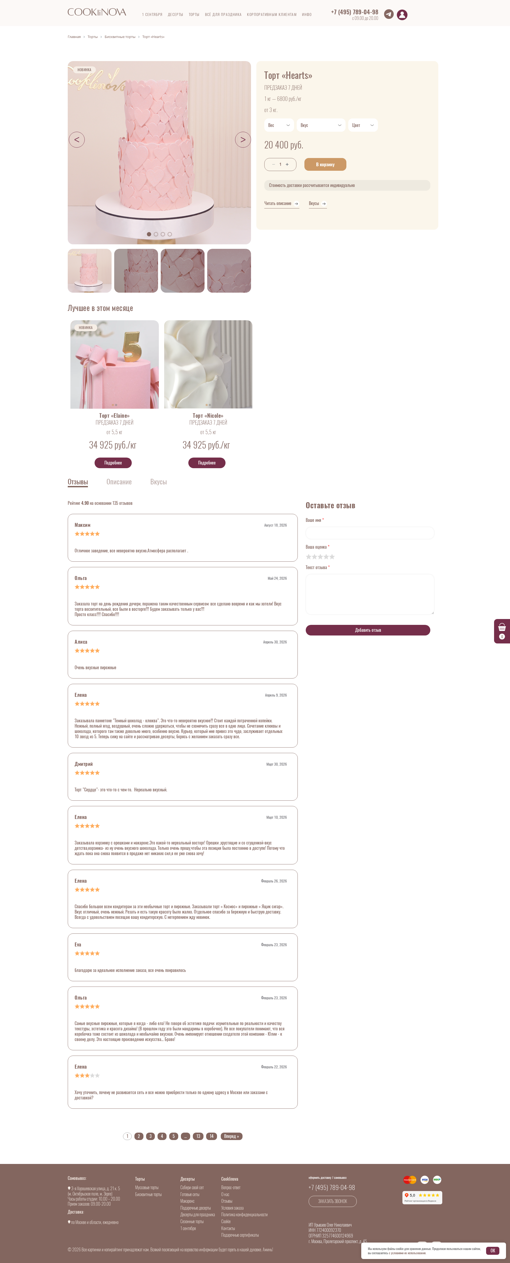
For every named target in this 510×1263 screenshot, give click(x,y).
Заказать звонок (332, 1201)
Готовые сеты (189, 1194)
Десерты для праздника (197, 1214)
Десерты (187, 1179)
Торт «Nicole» (208, 416)
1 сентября (188, 1228)
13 (198, 1136)
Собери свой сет (192, 1187)
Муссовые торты (146, 1187)
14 (212, 1136)
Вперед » (231, 1136)
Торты (140, 1179)
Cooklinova (229, 1179)
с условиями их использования (407, 1253)
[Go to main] (97, 12)
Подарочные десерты (195, 1208)
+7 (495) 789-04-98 (354, 12)
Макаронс (187, 1201)
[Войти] (402, 15)
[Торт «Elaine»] (114, 364)
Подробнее (113, 463)
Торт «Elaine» (114, 416)
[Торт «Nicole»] (208, 364)
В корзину (325, 164)
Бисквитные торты (148, 1194)
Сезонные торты (191, 1221)
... (185, 1136)
